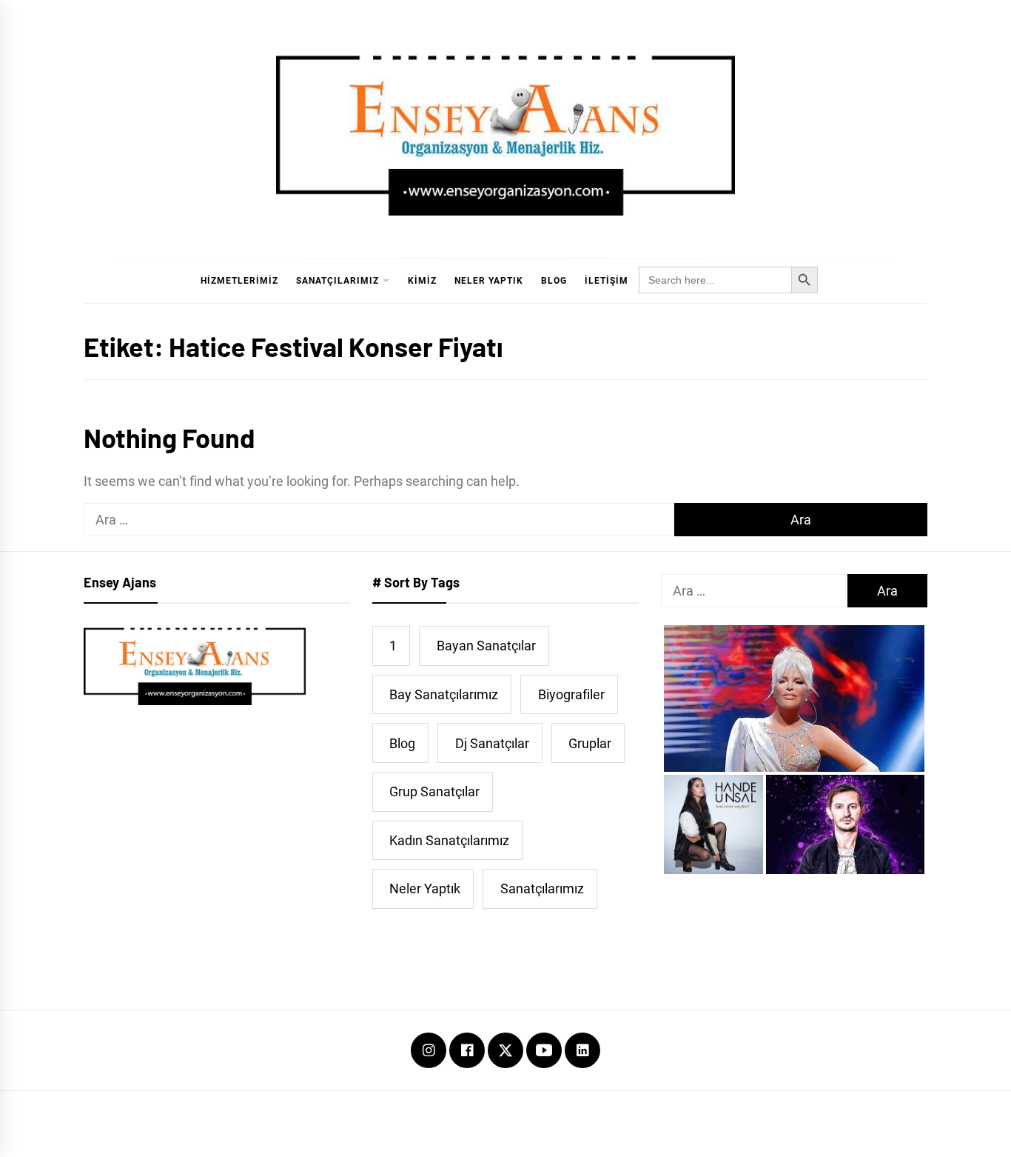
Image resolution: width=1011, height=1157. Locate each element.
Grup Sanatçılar (434, 791)
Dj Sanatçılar (492, 743)
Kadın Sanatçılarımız (449, 840)
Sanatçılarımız (337, 281)
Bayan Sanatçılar (486, 645)
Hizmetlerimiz (239, 281)
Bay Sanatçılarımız (443, 694)
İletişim (606, 281)
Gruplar (589, 743)
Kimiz (422, 281)
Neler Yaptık (488, 281)
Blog (554, 281)
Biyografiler (571, 694)
